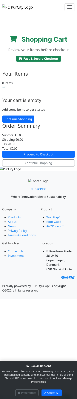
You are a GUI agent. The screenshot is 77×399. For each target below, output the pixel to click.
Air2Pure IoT (55, 226)
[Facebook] (68, 278)
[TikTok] (73, 278)
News (12, 226)
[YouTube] (70, 278)
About (12, 222)
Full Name (10, 315)
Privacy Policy (17, 231)
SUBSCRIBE (38, 189)
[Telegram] (62, 278)
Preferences (28, 393)
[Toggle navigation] (69, 7)
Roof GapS (53, 222)
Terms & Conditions (22, 235)
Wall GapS (53, 217)
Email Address (13, 331)
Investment (16, 256)
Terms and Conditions (35, 351)
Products (14, 217)
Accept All (53, 393)
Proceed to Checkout (38, 154)
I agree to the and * (38, 353)
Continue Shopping (18, 119)
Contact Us (15, 251)
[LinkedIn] (65, 278)
